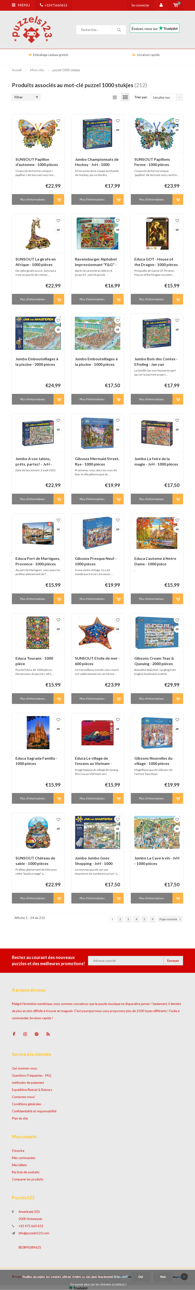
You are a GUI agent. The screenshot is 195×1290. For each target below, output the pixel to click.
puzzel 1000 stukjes (66, 70)
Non (163, 1277)
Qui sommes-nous (24, 1068)
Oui (140, 1277)
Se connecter (140, 5)
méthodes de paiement (28, 1082)
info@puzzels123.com (34, 1233)
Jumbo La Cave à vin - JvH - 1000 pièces (156, 861)
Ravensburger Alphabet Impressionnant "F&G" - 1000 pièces (96, 262)
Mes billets (19, 1165)
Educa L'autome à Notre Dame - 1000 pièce (155, 561)
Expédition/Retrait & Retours (32, 1090)
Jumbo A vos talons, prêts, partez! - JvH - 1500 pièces (33, 461)
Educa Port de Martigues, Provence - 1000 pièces (37, 561)
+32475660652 (56, 5)
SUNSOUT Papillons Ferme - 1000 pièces (152, 162)
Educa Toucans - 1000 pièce (34, 661)
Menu (23, 5)
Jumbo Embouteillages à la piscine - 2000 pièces (36, 361)
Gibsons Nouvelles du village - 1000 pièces (153, 761)
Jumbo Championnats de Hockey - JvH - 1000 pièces (97, 162)
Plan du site (20, 1118)
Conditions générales (26, 1104)
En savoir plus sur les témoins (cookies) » (98, 1284)
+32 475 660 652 (31, 1226)
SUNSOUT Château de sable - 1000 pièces (35, 861)
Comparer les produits (27, 1179)
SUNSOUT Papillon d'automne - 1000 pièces (36, 162)
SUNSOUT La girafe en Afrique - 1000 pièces (35, 262)
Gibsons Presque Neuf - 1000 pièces (96, 561)
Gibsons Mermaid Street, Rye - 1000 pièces (97, 461)
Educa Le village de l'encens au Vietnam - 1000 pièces (93, 761)
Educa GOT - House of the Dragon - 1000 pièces (156, 262)
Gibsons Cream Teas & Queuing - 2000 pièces (154, 661)
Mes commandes (23, 1158)
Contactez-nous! (23, 1097)
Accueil (17, 70)
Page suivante (168, 919)
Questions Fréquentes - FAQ (31, 1075)
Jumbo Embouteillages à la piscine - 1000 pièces (96, 361)
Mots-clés (37, 70)
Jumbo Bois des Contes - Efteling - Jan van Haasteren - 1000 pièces (156, 361)
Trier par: (141, 97)
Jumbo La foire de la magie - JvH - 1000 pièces (156, 461)
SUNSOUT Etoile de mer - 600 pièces (97, 661)
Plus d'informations (32, 199)
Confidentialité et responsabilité (34, 1111)
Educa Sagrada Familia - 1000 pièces (36, 761)
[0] (175, 5)
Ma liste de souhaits (25, 1172)
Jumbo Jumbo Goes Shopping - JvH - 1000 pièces (93, 861)
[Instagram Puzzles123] (25, 1034)
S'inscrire (18, 1151)
